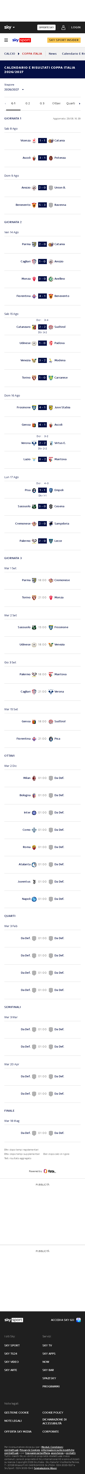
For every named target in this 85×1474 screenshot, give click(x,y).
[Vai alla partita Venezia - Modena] (42, 360)
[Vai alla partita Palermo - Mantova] (42, 674)
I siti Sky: (9, 1336)
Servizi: (47, 1336)
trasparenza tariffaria (37, 1453)
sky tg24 (10, 1353)
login (76, 27)
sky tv (47, 1345)
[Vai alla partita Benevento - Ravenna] (42, 205)
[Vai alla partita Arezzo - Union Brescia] (42, 188)
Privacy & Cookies (30, 1450)
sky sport (12, 1345)
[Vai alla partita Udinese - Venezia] (42, 645)
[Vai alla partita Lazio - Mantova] (42, 459)
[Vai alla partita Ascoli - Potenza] (42, 158)
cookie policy (52, 1412)
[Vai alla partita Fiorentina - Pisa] (42, 739)
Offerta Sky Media (17, 1431)
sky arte (10, 1370)
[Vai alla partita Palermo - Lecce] (42, 541)
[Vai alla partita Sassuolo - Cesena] (42, 506)
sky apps (49, 1353)
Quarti (70, 103)
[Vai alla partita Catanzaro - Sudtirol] (42, 326)
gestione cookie (16, 1412)
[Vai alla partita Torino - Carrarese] (42, 378)
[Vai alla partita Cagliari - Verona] (42, 692)
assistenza (57, 1453)
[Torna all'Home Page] (21, 40)
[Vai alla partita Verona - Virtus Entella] (42, 442)
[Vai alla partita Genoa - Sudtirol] (42, 721)
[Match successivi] (80, 103)
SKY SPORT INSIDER (64, 40)
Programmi (51, 1386)
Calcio (9, 53)
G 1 (13, 103)
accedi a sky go (62, 1320)
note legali (13, 1420)
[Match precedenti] (5, 103)
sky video (11, 1361)
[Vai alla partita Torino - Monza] (42, 598)
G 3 (42, 103)
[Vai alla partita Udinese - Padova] (42, 343)
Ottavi (56, 103)
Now (45, 1361)
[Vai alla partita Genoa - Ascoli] (42, 425)
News (53, 53)
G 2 (28, 103)
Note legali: (11, 1403)
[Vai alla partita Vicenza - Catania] (42, 141)
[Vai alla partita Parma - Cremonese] (42, 580)
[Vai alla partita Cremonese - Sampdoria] (42, 524)
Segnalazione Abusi (45, 1468)
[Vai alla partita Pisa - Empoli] (42, 489)
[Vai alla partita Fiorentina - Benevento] (42, 296)
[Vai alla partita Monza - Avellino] (42, 279)
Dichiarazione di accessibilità (54, 1421)
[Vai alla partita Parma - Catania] (42, 244)
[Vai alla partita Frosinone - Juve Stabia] (42, 408)
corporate (50, 1431)
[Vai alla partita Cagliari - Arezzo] (42, 262)
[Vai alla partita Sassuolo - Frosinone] (42, 627)
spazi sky (49, 1378)
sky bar (48, 1370)
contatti (71, 1453)
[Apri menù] (6, 40)
